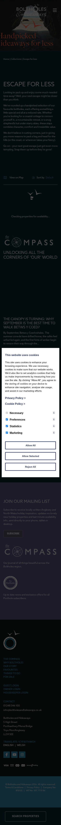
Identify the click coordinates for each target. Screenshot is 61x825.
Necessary (16, 412)
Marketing (16, 432)
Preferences (17, 419)
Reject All (30, 466)
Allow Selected (30, 456)
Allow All (31, 445)
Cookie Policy (15, 403)
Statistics (16, 426)
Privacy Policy (15, 397)
